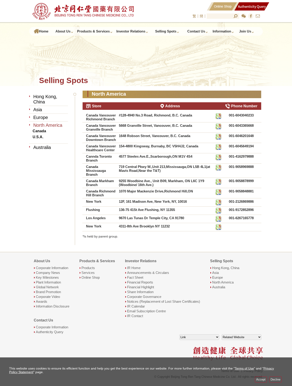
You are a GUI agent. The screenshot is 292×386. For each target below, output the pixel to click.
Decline (275, 379)
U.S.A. (38, 137)
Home (43, 31)
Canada (39, 131)
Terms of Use (244, 368)
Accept (261, 379)
